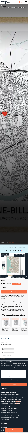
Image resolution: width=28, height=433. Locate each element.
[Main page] (5, 2)
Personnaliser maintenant (14, 429)
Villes (4, 6)
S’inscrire (14, 384)
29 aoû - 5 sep (13, 247)
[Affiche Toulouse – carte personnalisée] (6, 326)
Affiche (4, 287)
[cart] (22, 2)
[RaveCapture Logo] (5, 338)
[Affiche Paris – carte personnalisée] (16, 326)
